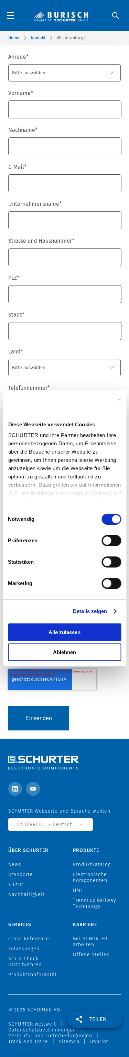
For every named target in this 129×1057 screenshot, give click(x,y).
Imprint (99, 1042)
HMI (77, 890)
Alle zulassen (64, 632)
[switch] (111, 540)
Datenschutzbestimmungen (42, 1030)
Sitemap (69, 1042)
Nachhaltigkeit (26, 895)
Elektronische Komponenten (90, 877)
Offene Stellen (91, 955)
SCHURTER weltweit (32, 1024)
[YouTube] (33, 789)
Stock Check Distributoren (25, 962)
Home (13, 38)
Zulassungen (24, 949)
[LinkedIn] (15, 789)
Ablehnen (64, 652)
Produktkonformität (32, 975)
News (14, 864)
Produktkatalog (92, 864)
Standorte (20, 874)
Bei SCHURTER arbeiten (90, 942)
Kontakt (38, 38)
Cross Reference (28, 939)
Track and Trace (28, 1042)
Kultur (15, 885)
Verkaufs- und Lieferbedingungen (50, 1036)
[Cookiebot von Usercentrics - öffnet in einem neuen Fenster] (92, 400)
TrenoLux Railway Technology (94, 903)
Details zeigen (90, 611)
